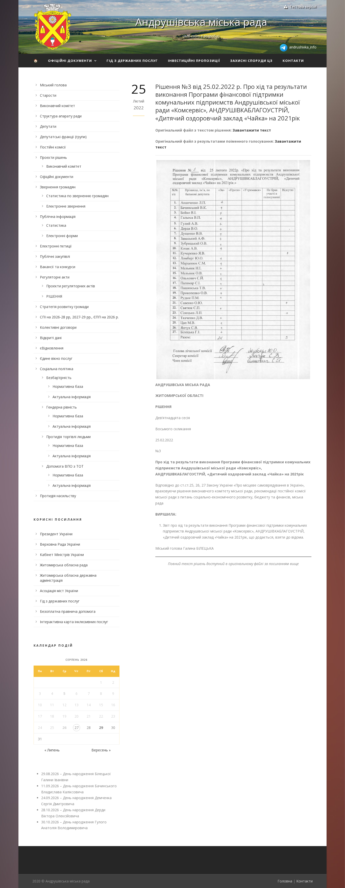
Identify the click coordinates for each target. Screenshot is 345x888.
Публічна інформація (58, 216)
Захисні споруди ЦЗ (251, 60)
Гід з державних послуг (132, 60)
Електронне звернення (65, 206)
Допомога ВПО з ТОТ (65, 466)
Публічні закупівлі (55, 256)
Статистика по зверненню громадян (77, 195)
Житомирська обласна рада (64, 565)
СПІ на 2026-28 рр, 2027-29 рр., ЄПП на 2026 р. (79, 317)
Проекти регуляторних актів (70, 286)
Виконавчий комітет (57, 105)
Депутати (48, 126)
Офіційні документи (70, 60)
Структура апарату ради (61, 116)
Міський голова (53, 85)
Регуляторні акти (54, 277)
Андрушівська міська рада (201, 22)
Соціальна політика (56, 368)
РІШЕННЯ (54, 296)
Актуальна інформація (72, 396)
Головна (285, 881)
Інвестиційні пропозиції (194, 60)
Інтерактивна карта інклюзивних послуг (74, 621)
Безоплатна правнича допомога (67, 611)
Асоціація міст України (59, 590)
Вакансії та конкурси (57, 266)
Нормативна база (68, 386)
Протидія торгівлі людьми (68, 436)
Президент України (56, 533)
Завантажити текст (252, 130)
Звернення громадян (58, 187)
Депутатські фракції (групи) (63, 136)
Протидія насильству (58, 495)
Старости (48, 95)
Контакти (293, 60)
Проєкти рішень (53, 157)
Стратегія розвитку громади (64, 306)
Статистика (56, 225)
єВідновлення (51, 348)
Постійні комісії (53, 147)
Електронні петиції (56, 246)
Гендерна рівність (61, 407)
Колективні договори (58, 327)
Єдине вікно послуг (56, 358)
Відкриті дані (51, 337)
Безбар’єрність (58, 377)
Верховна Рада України (60, 544)
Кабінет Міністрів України (62, 554)
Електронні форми (62, 235)
